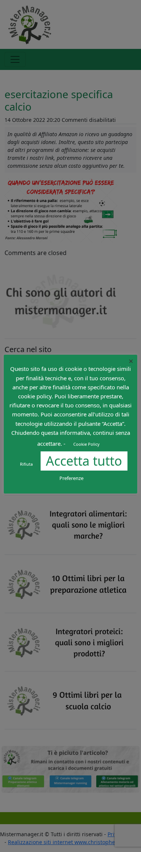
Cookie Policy (86, 444)
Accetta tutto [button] (84, 460)
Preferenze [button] (71, 478)
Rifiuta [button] (26, 464)
